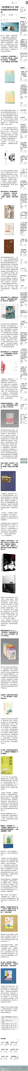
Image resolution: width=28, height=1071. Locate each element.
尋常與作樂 (8, 964)
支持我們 (3, 1070)
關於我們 (3, 1068)
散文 (21, 104)
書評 (21, 175)
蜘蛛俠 (21, 9)
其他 (21, 59)
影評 (21, 47)
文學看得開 (9, 910)
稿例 (8, 1068)
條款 (8, 1070)
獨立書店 (24, 10)
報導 (11, 1051)
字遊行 (21, 407)
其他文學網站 (4, 1069)
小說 (21, 112)
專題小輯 (22, 279)
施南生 (21, 11)
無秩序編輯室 (3, 16)
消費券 (10, 19)
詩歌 (21, 421)
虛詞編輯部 (6, 21)
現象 (1, 1044)
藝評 (21, 34)
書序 (11, 1044)
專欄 (21, 254)
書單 (14, 19)
